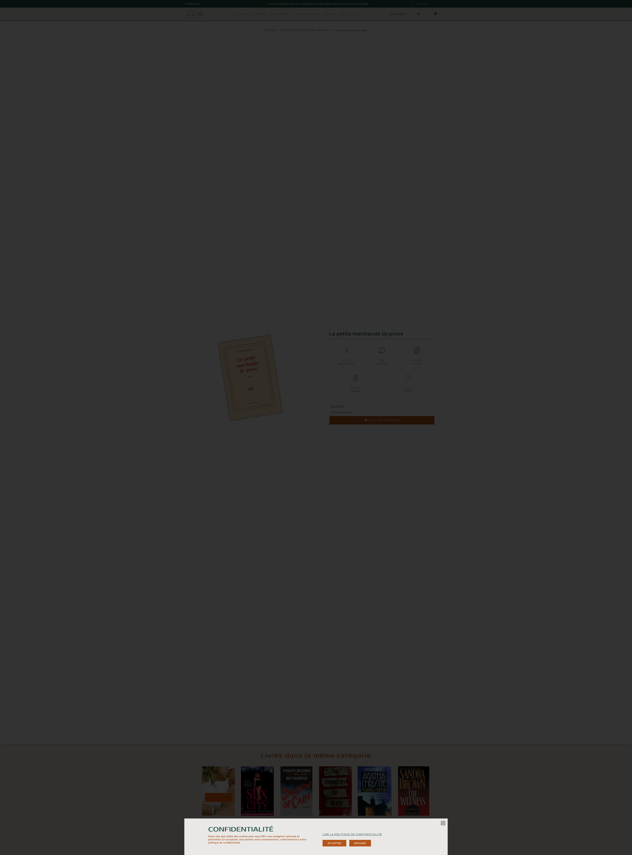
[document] (316, 427)
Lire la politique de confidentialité (352, 834)
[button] (443, 823)
